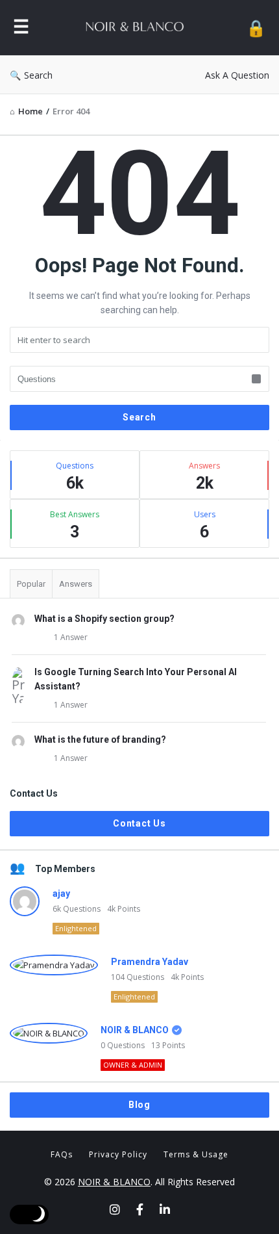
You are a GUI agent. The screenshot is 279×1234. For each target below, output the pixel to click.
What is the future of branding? (100, 739)
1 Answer (71, 637)
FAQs (62, 1154)
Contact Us (139, 823)
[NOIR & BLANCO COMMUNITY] (137, 27)
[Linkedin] (165, 1209)
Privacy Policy (118, 1154)
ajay (61, 893)
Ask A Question (237, 75)
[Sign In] (256, 27)
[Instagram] (115, 1209)
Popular (31, 584)
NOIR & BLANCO (135, 1030)
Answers (75, 584)
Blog (139, 1104)
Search (38, 75)
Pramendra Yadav (149, 962)
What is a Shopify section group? (104, 618)
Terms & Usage (196, 1154)
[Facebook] (139, 1209)
